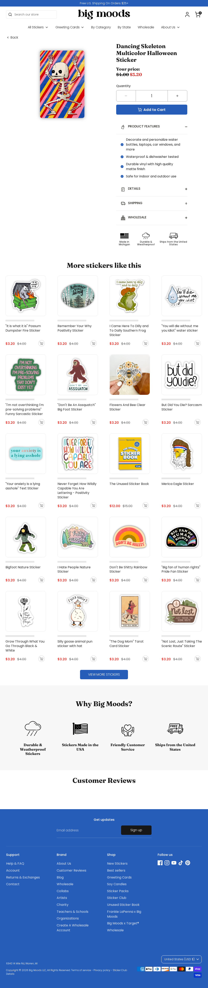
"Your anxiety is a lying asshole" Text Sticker (22, 486)
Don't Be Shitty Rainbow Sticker (128, 569)
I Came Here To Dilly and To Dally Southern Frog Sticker (128, 330)
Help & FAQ (15, 863)
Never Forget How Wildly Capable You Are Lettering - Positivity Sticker (76, 490)
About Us (168, 27)
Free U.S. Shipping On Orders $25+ (104, 3)
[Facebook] (160, 862)
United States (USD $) (179, 959)
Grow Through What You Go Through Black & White (24, 646)
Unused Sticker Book (123, 904)
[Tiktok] (180, 862)
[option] (104, 3)
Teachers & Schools (72, 911)
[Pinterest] (187, 862)
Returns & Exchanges (23, 877)
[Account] (187, 14)
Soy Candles (117, 884)
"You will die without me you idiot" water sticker (179, 328)
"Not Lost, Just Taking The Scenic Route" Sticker (181, 643)
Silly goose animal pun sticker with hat (74, 643)
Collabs (63, 891)
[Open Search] (10, 14)
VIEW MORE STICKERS (104, 674)
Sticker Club (116, 897)
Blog (60, 877)
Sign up (136, 830)
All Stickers (36, 27)
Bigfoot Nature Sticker (23, 567)
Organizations (68, 918)
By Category (101, 27)
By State (124, 27)
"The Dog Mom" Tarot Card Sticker (126, 643)
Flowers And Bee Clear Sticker (127, 407)
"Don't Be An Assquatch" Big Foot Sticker (76, 407)
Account (13, 870)
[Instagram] (167, 862)
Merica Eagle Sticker (177, 483)
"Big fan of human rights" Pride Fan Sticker (180, 569)
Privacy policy (101, 970)
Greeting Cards (67, 27)
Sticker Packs (118, 891)
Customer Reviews (71, 870)
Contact (13, 884)
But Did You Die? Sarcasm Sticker (181, 407)
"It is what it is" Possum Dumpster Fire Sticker (23, 328)
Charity (62, 904)
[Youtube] (173, 862)
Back (14, 37)
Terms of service (81, 970)
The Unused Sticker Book (129, 483)
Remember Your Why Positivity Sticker (74, 328)
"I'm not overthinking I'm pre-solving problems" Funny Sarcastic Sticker (24, 409)
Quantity (123, 86)
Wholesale (146, 27)
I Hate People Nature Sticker (74, 569)
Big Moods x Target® (123, 923)
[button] (198, 14)
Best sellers (116, 870)
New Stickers (117, 863)
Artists (62, 897)
